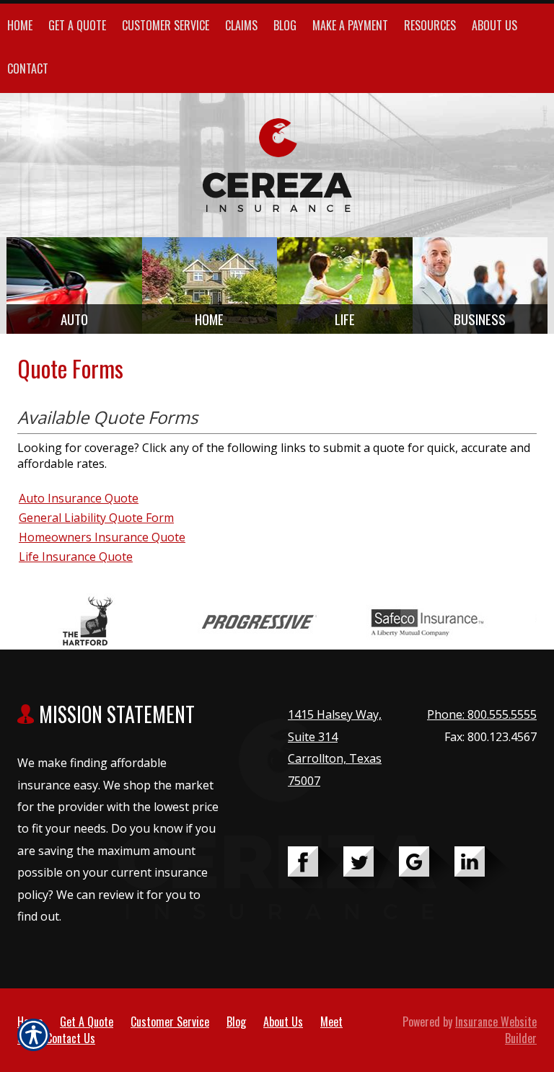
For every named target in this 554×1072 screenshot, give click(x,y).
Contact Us (70, 1038)
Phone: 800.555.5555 (482, 714)
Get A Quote (86, 1021)
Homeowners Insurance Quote (102, 537)
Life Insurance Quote (76, 556)
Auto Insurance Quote (78, 498)
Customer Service (170, 1021)
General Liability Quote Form (96, 518)
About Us (283, 1021)
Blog (236, 1021)
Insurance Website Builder (496, 1030)
